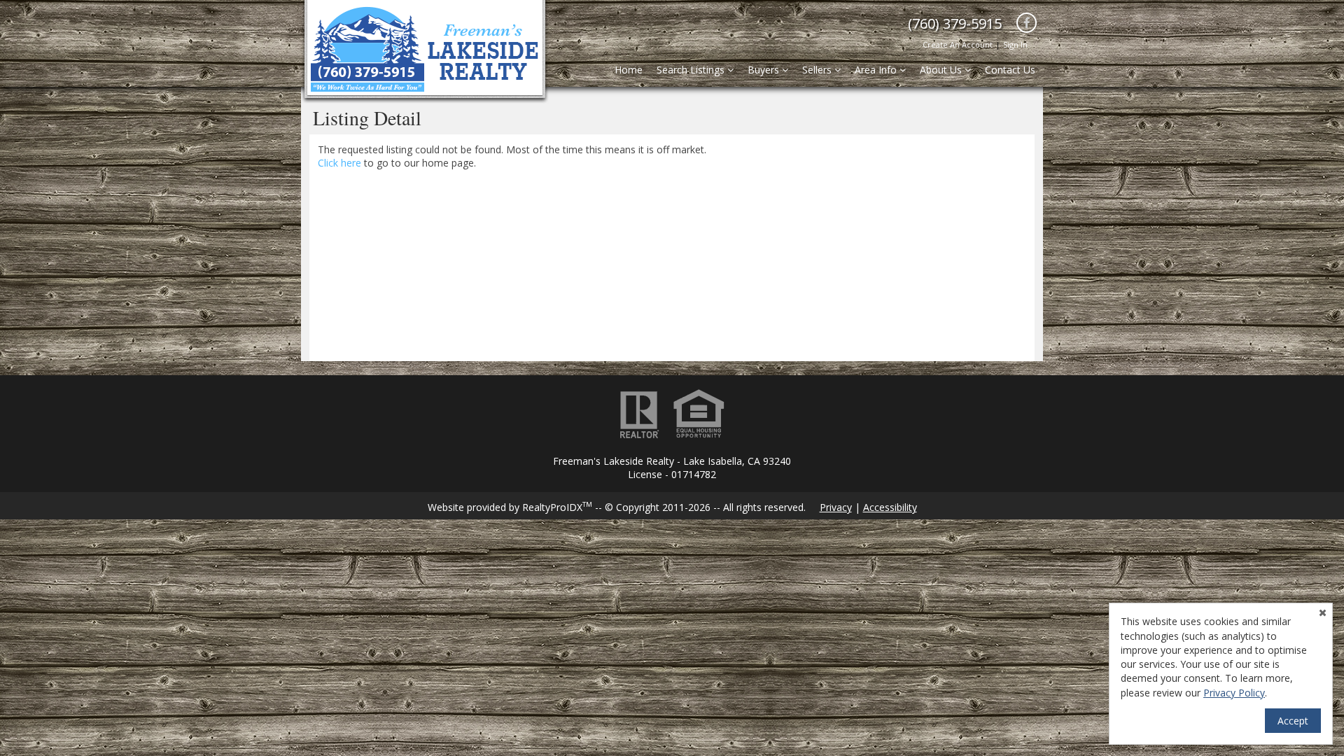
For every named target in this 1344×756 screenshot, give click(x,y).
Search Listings (692, 69)
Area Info (877, 69)
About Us (942, 69)
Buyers (765, 69)
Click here (339, 162)
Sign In (1015, 44)
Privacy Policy (1234, 692)
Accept (1293, 720)
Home (629, 69)
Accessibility (890, 507)
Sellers (818, 69)
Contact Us (1010, 69)
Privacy (836, 507)
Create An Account (958, 44)
